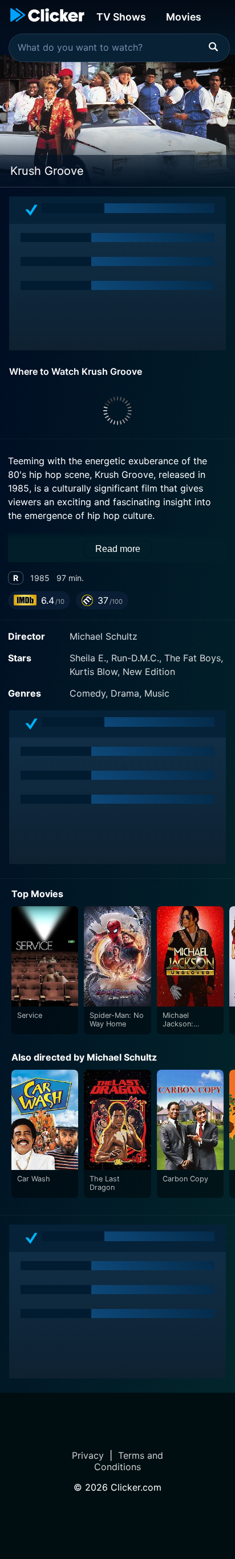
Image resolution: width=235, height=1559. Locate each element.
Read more (117, 549)
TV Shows (121, 17)
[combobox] (119, 48)
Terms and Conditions (128, 1461)
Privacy (88, 1455)
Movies (183, 17)
